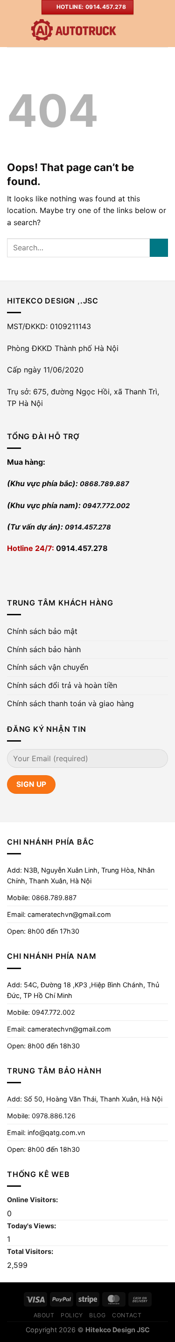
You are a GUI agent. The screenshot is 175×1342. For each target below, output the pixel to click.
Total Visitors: (31, 1251)
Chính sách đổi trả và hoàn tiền (62, 685)
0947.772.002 (106, 505)
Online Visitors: (33, 1200)
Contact (126, 1315)
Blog (97, 1315)
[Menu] (12, 30)
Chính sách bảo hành (44, 649)
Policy (72, 1315)
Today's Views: (32, 1226)
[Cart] (163, 31)
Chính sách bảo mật (42, 631)
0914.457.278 (88, 527)
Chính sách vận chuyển (47, 667)
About (44, 1315)
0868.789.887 (104, 484)
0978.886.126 (54, 1116)
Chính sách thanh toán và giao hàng (70, 703)
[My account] (147, 31)
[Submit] (159, 248)
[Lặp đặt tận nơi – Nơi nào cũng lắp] (73, 30)
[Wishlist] (131, 31)
